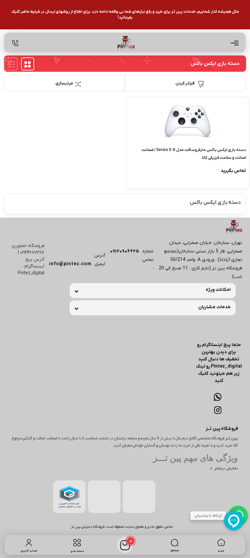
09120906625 (124, 251)
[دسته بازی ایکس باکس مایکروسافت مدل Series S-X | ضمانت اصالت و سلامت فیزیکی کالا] (187, 120)
